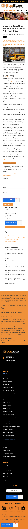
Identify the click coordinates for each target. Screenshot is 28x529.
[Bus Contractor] (4, 509)
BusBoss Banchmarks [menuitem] (7, 473)
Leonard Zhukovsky (15, 173)
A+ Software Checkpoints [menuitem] (8, 481)
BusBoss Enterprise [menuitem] (7, 381)
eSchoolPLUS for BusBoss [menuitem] (8, 435)
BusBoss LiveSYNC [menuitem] (7, 408)
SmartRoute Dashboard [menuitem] (8, 441)
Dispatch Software (10, 241)
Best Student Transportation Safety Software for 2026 (13, 323)
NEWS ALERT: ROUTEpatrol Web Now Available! (14, 1)
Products (6, 371)
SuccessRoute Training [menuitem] (8, 453)
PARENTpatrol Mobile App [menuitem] (9, 393)
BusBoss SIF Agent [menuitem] (7, 405)
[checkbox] (15, 217)
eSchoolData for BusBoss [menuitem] (8, 429)
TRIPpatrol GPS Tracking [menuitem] (8, 414)
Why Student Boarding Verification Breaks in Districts (13, 332)
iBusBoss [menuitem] (5, 399)
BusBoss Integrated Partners (10, 421)
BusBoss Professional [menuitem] (8, 376)
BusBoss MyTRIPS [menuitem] (7, 402)
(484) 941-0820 (9, 356)
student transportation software (11, 41)
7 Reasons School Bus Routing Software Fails (15, 260)
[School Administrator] (23, 509)
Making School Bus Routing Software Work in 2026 (12, 330)
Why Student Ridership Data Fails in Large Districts (12, 321)
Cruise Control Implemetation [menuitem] (6, 477)
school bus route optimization (8, 44)
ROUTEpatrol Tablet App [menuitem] (8, 390)
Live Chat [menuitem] (5, 447)
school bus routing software (12, 234)
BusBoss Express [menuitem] (6, 378)
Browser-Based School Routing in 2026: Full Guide (12, 334)
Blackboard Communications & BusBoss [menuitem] (12, 426)
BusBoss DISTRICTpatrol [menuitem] (8, 387)
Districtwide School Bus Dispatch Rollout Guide (11, 328)
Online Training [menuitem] (6, 450)
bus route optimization (11, 239)
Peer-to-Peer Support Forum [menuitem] (9, 456)
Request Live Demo (7, 10)
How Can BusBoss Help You (9, 439)
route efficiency (8, 42)
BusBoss (5, 373)
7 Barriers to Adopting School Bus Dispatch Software (13, 319)
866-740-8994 (22, 10)
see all (6, 244)
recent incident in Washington (9, 81)
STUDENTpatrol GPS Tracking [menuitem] (9, 417)
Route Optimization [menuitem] (7, 468)
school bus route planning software (17, 42)
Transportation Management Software (14, 38)
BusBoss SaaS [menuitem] (6, 384)
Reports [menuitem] (4, 444)
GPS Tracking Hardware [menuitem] (8, 411)
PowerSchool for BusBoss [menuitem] (8, 432)
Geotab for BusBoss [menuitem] (7, 423)
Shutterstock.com (7, 175)
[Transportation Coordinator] (17, 509)
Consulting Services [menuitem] (7, 465)
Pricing (15, 10)
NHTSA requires (8, 76)
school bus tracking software (14, 40)
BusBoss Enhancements (8, 397)
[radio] (15, 215)
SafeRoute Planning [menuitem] (7, 470)
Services (5, 462)
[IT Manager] (11, 509)
